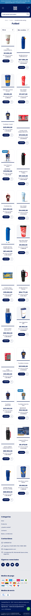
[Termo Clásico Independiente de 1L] (11, 458)
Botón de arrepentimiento (17, 606)
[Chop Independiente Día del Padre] (11, 381)
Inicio (6, 20)
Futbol (11, 20)
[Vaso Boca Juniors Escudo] (11, 101)
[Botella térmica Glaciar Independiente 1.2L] (27, 300)
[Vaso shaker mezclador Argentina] (27, 218)
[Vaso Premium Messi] (11, 178)
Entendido (26, 613)
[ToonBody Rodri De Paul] (27, 417)
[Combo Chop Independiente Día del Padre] (27, 142)
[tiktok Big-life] (17, 564)
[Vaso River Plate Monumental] (27, 252)
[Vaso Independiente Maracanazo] (11, 61)
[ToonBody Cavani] (11, 135)
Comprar (6, 60)
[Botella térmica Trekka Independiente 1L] (27, 183)
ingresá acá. (4, 606)
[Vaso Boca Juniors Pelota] (27, 493)
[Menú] (3, 8)
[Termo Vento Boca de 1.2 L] (11, 340)
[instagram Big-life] (3, 564)
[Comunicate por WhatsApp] (28, 608)
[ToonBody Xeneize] (27, 374)
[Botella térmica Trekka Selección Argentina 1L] (11, 259)
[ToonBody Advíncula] (11, 416)
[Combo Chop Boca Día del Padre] (11, 300)
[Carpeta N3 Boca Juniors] (27, 452)
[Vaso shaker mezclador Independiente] (27, 101)
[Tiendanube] (6, 609)
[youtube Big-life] (12, 564)
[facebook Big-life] (7, 564)
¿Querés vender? (6, 527)
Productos (4, 524)
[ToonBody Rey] (11, 216)
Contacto (4, 530)
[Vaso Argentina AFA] (27, 334)
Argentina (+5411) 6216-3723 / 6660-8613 (15, 546)
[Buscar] (28, 14)
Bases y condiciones (6, 534)
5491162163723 (7, 543)
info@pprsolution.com (10, 549)
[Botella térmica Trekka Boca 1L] (27, 67)
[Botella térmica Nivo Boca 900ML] (11, 499)
